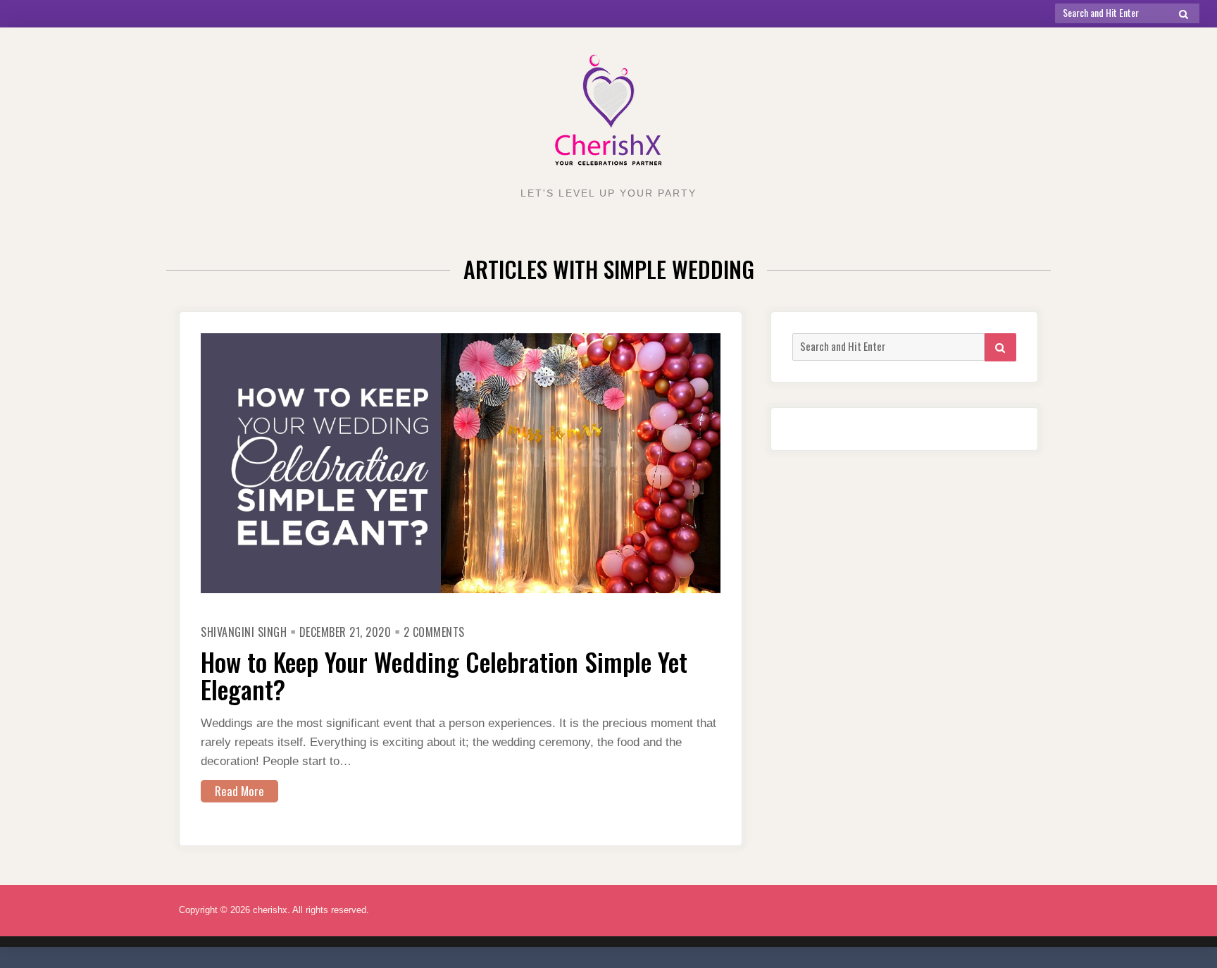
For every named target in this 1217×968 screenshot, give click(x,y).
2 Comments (434, 631)
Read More (239, 791)
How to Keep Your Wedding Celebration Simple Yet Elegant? (444, 675)
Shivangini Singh (244, 631)
